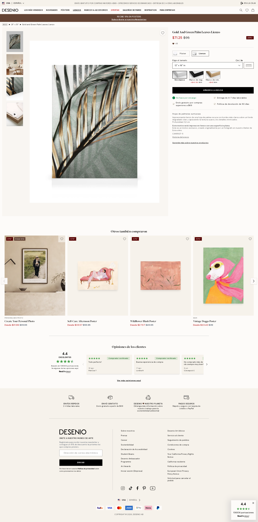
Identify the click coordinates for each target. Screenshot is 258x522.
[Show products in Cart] (253, 10)
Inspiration (150, 10)
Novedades (52, 10)
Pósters (65, 10)
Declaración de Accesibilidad (134, 449)
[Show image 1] (14, 41)
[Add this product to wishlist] (163, 32)
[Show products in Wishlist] (247, 10)
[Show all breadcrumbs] (5, 24)
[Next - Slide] (256, 77)
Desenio (137, 514)
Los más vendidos (33, 10)
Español (18, 3)
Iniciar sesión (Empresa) (132, 471)
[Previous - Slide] (170, 77)
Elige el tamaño (179, 60)
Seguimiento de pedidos (178, 440)
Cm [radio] (237, 60)
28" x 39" (15, 24)
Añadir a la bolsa (213, 90)
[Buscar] (241, 10)
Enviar (80, 462)
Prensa (124, 435)
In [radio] (242, 60)
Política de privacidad (86, 469)
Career (124, 440)
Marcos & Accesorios (96, 10)
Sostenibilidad (127, 445)
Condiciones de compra (178, 445)
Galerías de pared (132, 10)
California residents (176, 462)
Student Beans (127, 454)
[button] (249, 65)
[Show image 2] (14, 64)
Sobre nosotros (128, 431)
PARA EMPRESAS (167, 10)
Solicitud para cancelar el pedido (179, 479)
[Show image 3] (14, 88)
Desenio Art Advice (176, 431)
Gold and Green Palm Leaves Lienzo (38, 24)
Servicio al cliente (176, 435)
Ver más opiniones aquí (129, 380)
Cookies (171, 449)
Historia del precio (180, 137)
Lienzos (77, 10)
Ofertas (115, 10)
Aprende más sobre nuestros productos (190, 143)
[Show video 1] (14, 114)
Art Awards (126, 466)
